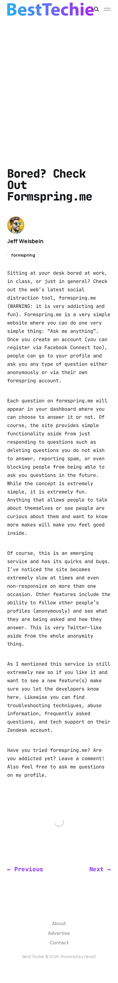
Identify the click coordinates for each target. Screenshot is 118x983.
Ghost (90, 956)
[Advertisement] (59, 80)
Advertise (59, 933)
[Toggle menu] (107, 9)
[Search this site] (96, 9)
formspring (23, 255)
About (59, 923)
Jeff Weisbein (25, 241)
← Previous (25, 869)
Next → (100, 869)
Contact (59, 942)
